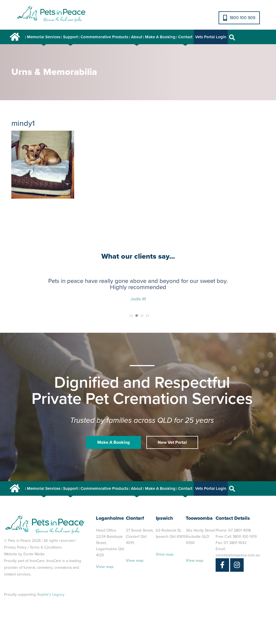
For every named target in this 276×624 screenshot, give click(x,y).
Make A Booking (160, 36)
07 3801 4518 (239, 530)
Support (70, 36)
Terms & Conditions (46, 547)
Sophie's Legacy (50, 594)
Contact (185, 36)
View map (104, 566)
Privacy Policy (15, 547)
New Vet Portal (172, 442)
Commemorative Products (104, 36)
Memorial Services (43, 36)
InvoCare (37, 561)
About (136, 36)
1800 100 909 (242, 17)
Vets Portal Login (210, 36)
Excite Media (33, 554)
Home (15, 37)
